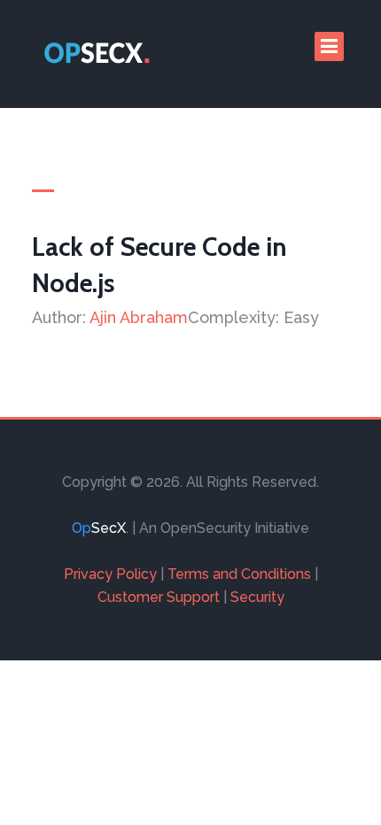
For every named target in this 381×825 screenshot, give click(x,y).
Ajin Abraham (138, 317)
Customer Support (158, 597)
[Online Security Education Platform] (98, 54)
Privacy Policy (110, 574)
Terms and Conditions (239, 574)
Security (257, 597)
